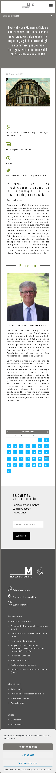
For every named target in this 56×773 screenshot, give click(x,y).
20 (27, 458)
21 (34, 458)
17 (9, 458)
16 (46, 452)
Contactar (16, 719)
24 (9, 465)
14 (34, 452)
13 (28, 452)
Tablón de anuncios (20, 660)
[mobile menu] (50, 5)
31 (9, 471)
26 (21, 465)
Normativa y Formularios (23, 641)
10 (9, 452)
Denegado (28, 755)
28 (34, 465)
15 (40, 452)
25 (15, 465)
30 (46, 465)
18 (15, 458)
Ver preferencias (28, 763)
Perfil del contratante (21, 621)
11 (15, 452)
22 (40, 458)
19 (21, 458)
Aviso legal (16, 689)
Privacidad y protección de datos (36, 769)
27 (28, 465)
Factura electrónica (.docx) (24, 665)
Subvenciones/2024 (20, 604)
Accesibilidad (17, 703)
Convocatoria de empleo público (24, 597)
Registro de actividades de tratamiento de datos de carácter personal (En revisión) (27, 648)
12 (21, 452)
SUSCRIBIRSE (21, 536)
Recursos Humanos (20, 655)
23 (46, 458)
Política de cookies (12, 769)
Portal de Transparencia (21, 590)
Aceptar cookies (28, 746)
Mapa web (16, 724)
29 (40, 465)
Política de (20, 698)
